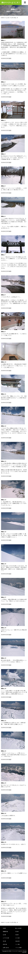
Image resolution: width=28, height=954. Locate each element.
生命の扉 (17, 941)
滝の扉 (16, 934)
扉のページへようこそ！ (10, 2)
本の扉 (4, 941)
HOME (2, 17)
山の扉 (7, 17)
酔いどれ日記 (18, 928)
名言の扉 (5, 944)
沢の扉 (16, 931)
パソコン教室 (18, 947)
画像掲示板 (5, 931)
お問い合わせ (6, 947)
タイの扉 (17, 938)
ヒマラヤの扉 (6, 938)
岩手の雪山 (13, 17)
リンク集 (17, 944)
